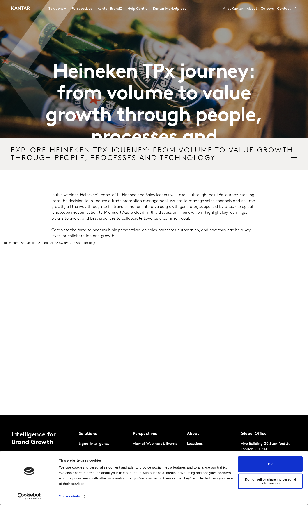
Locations (195, 444)
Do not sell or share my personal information (270, 481)
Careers (267, 9)
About (252, 9)
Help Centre (137, 9)
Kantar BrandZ (109, 9)
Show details (69, 496)
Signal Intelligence (94, 444)
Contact (283, 9)
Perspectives (81, 9)
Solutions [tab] (55, 9)
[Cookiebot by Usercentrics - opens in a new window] (29, 496)
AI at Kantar (233, 9)
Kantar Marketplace (169, 9)
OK (270, 464)
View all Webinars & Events (155, 444)
